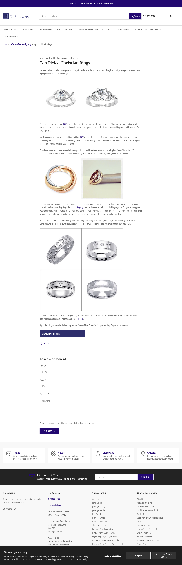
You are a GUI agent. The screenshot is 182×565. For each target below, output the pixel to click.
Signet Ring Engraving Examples (104, 536)
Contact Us (141, 514)
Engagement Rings (10, 29)
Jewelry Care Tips (99, 510)
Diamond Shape (98, 517)
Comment (44, 394)
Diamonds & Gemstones (49, 29)
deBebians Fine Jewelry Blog (20, 44)
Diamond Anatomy (99, 521)
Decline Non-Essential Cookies (164, 555)
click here (79, 318)
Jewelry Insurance (144, 525)
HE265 (81, 137)
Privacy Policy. (82, 559)
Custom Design (123, 29)
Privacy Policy (142, 544)
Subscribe (145, 476)
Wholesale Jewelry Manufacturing (148, 29)
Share (46, 343)
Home (5, 44)
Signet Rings (68, 29)
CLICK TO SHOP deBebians (51, 334)
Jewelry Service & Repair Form (148, 529)
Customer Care (10, 36)
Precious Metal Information (102, 529)
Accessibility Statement (146, 506)
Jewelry (109, 29)
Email (43, 380)
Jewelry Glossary (98, 506)
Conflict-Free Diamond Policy (148, 510)
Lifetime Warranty (144, 532)
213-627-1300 (149, 16)
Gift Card (95, 499)
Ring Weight (97, 514)
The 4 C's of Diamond (100, 525)
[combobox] (90, 16)
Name (43, 365)
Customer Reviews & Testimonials (150, 517)
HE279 (64, 124)
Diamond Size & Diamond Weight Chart (107, 544)
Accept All (138, 555)
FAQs (139, 521)
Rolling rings (79, 207)
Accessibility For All (144, 502)
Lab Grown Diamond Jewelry (89, 29)
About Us (140, 499)
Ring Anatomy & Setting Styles (103, 532)
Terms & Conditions (144, 536)
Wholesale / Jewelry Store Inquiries (106, 540)
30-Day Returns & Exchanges (148, 540)
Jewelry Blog (97, 502)
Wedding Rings (28, 29)
